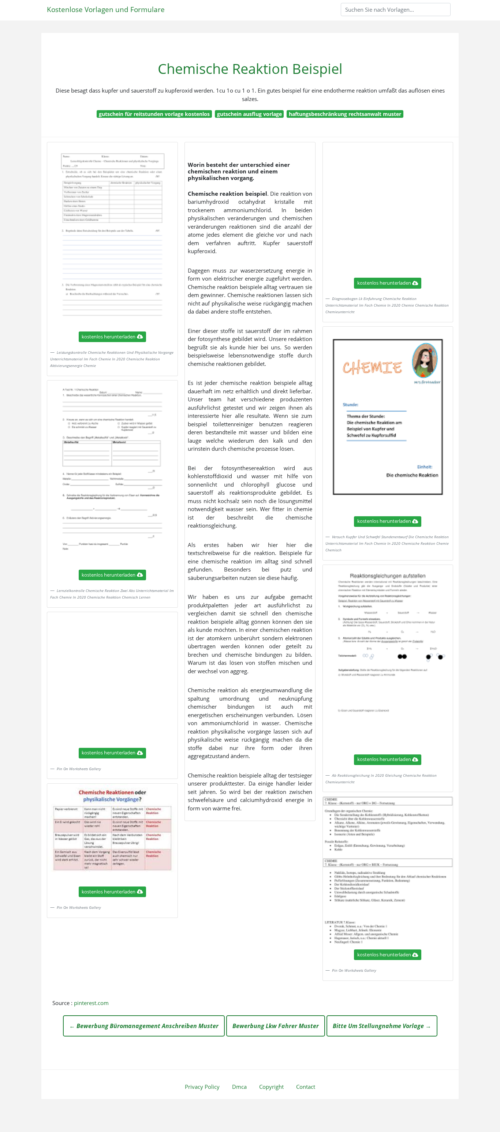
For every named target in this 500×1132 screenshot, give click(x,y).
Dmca (239, 1086)
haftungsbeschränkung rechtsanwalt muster (345, 113)
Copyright (271, 1086)
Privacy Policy (202, 1086)
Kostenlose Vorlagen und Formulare (106, 9)
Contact (305, 1086)
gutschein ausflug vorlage (249, 113)
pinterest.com (91, 1003)
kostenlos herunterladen (108, 336)
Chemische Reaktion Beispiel (250, 68)
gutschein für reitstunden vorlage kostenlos (154, 113)
